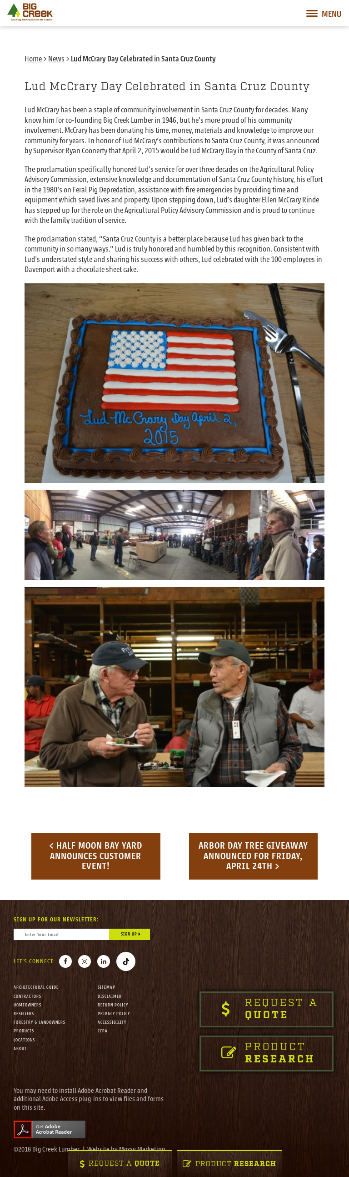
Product (235, 1164)
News (56, 59)
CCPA (103, 1031)
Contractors (27, 996)
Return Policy (113, 1005)
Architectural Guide (36, 987)
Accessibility (112, 1022)
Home (33, 59)
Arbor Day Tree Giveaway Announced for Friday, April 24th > (253, 856)
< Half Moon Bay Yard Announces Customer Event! (95, 856)
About (20, 1048)
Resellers (24, 1013)
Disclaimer (110, 996)
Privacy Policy (114, 1013)
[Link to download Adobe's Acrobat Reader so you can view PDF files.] (49, 1129)
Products (24, 1031)
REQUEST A (124, 1164)
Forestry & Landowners (39, 1022)
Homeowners (27, 1005)
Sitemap (106, 987)
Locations (24, 1040)
